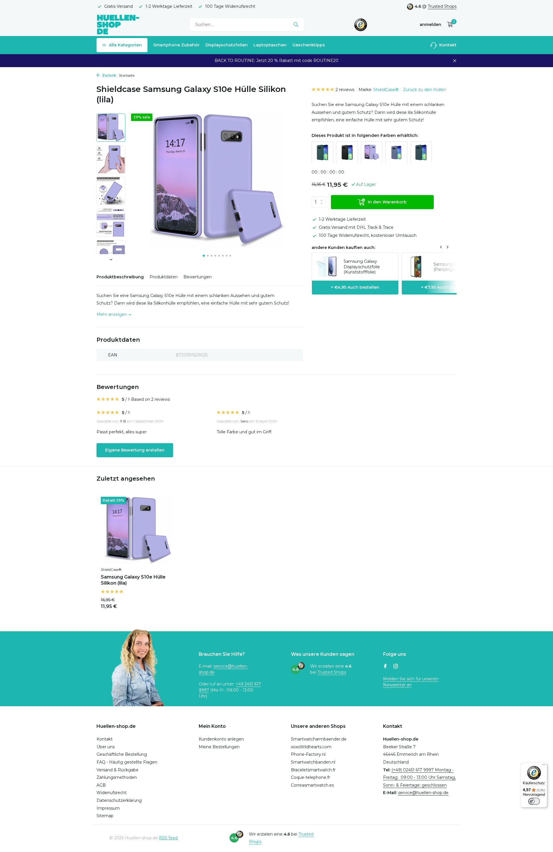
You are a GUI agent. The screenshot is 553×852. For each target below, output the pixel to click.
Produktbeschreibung (120, 276)
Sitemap (104, 815)
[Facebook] (385, 666)
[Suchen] (296, 24)
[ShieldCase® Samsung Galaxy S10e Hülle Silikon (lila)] (138, 530)
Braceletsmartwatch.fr (313, 769)
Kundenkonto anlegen (221, 739)
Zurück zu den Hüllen (424, 89)
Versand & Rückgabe (117, 769)
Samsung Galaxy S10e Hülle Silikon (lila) (133, 580)
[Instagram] (395, 666)
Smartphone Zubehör (176, 45)
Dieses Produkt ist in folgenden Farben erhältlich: (365, 135)
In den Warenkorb (387, 201)
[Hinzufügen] (166, 603)
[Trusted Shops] (360, 24)
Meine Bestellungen (219, 746)
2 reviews (345, 89)
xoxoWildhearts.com (311, 746)
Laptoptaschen (270, 45)
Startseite (127, 75)
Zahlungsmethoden (116, 777)
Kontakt (447, 45)
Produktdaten (163, 276)
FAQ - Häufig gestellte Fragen (126, 762)
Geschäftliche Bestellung (121, 754)
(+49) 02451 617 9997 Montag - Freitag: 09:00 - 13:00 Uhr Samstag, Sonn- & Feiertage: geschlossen (419, 777)
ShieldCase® (386, 89)
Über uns (105, 746)
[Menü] (543, 766)
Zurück (108, 75)
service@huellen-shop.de (423, 792)
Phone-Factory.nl (308, 754)
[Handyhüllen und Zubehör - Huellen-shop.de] (118, 24)
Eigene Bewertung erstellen (134, 450)
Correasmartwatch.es (312, 785)
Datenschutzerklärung (119, 800)
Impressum (108, 808)
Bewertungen (197, 276)
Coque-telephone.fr (310, 777)
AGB (101, 785)
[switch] (534, 801)
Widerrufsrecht (111, 792)
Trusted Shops (442, 6)
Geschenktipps (308, 45)
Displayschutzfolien (226, 45)
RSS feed (168, 837)
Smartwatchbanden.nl (313, 762)
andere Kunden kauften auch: (343, 247)
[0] (448, 24)
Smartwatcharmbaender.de (318, 739)
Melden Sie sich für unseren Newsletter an (411, 681)
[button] (204, 256)
